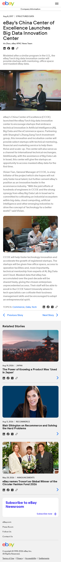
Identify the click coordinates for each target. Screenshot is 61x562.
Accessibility (30, 558)
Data (28, 307)
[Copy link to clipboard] (17, 48)
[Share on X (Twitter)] (13, 48)
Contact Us (8, 536)
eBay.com (7, 522)
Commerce (19, 307)
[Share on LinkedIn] (4, 48)
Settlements (44, 558)
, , (20, 307)
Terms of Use (8, 558)
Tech (34, 307)
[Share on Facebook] (8, 48)
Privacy (19, 558)
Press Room (8, 527)
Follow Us (7, 531)
